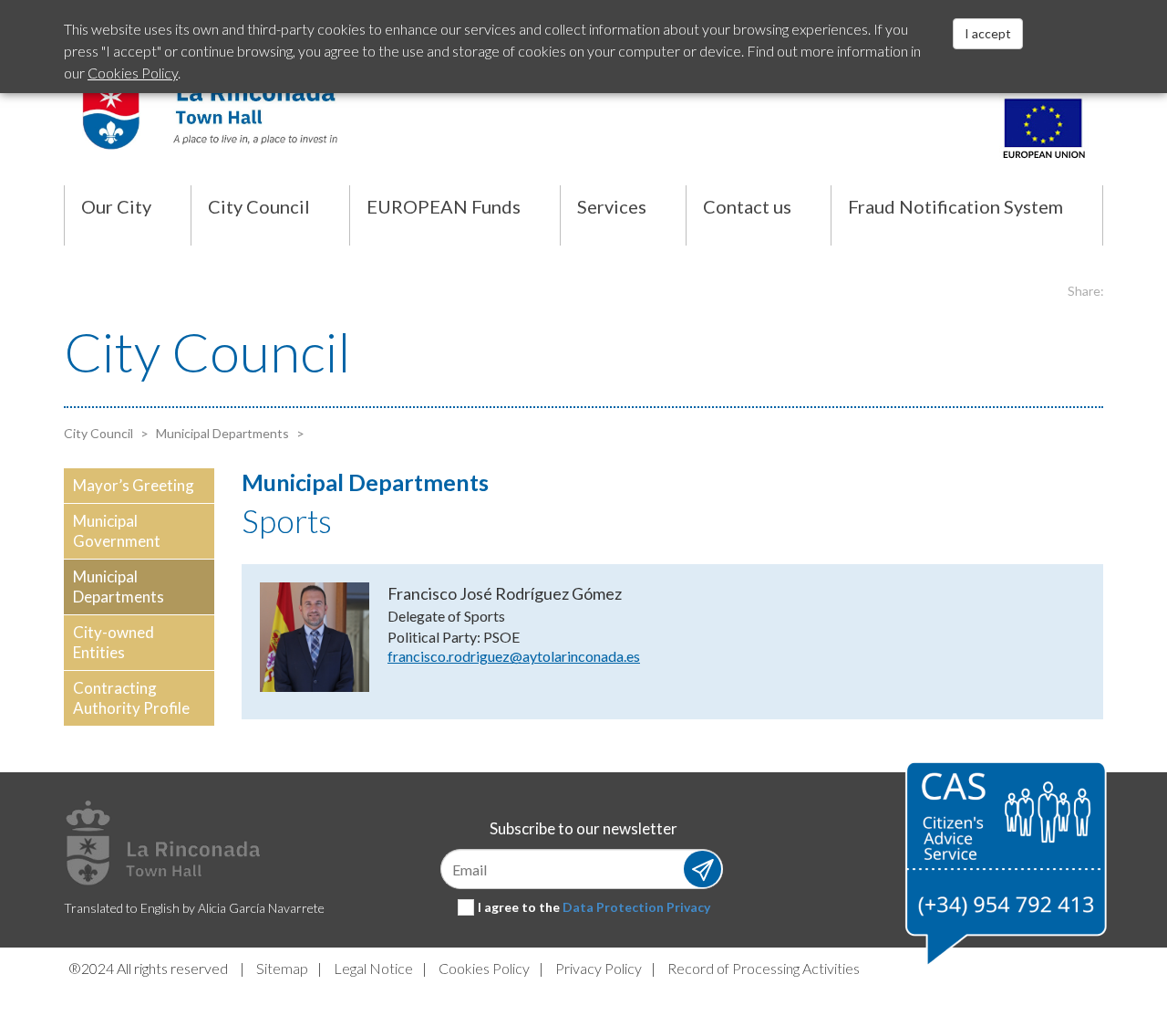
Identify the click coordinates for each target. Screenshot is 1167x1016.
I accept (988, 33)
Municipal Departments (221, 433)
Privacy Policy (598, 968)
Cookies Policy (484, 968)
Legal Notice (373, 968)
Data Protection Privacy (636, 907)
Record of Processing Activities (763, 968)
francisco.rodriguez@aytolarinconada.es (513, 656)
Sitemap (282, 968)
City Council (98, 433)
